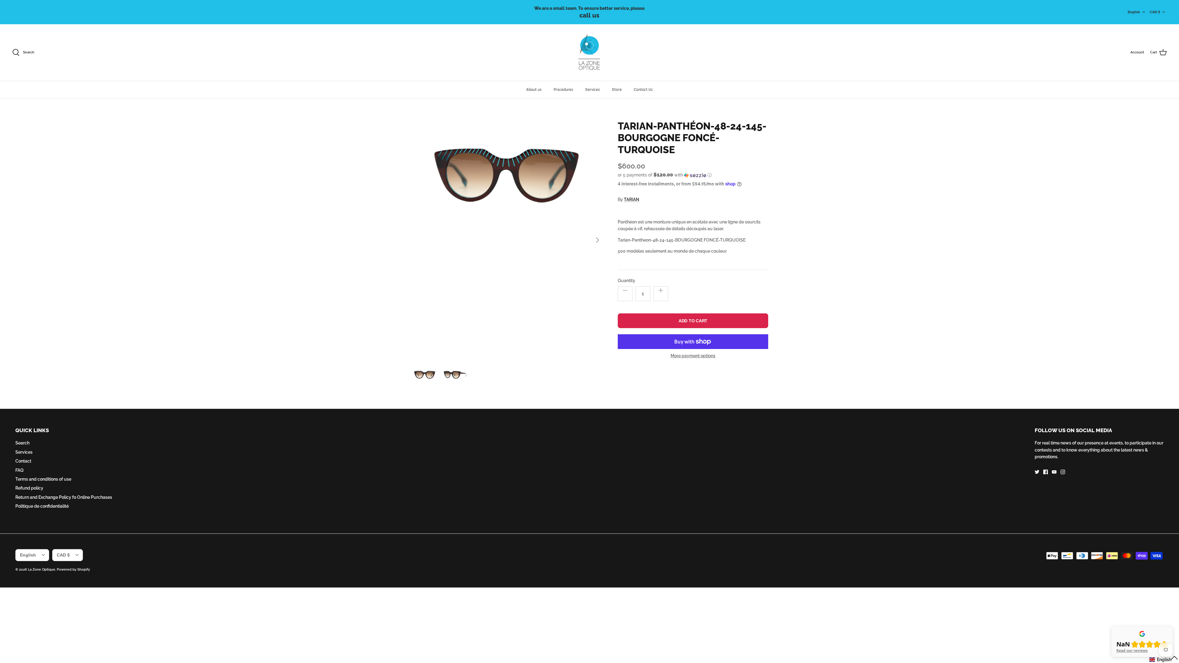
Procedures (563, 89)
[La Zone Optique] (589, 52)
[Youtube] (1054, 472)
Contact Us (643, 89)
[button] (665, 175)
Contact (23, 461)
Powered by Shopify (73, 570)
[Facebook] (1045, 472)
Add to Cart (693, 320)
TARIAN (631, 199)
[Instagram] (1062, 472)
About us (534, 89)
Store (617, 89)
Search (22, 442)
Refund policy (29, 488)
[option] (507, 240)
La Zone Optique (41, 570)
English (1134, 12)
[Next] (597, 240)
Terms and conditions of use (43, 479)
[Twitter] (1037, 472)
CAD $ (1155, 12)
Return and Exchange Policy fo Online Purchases (63, 497)
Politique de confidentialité (42, 506)
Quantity (626, 280)
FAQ (19, 470)
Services (592, 89)
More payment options (693, 355)
